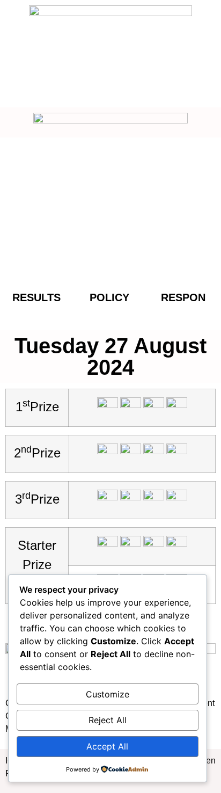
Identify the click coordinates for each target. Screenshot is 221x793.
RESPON (183, 297)
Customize (107, 694)
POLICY (109, 297)
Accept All (107, 746)
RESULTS (36, 297)
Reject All (108, 720)
